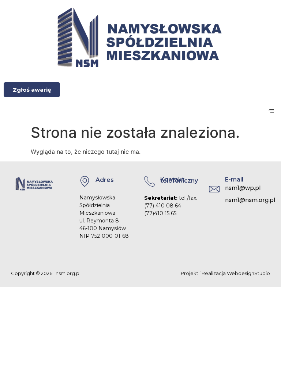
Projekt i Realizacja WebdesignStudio (225, 273)
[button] (271, 110)
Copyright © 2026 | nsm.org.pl (45, 273)
